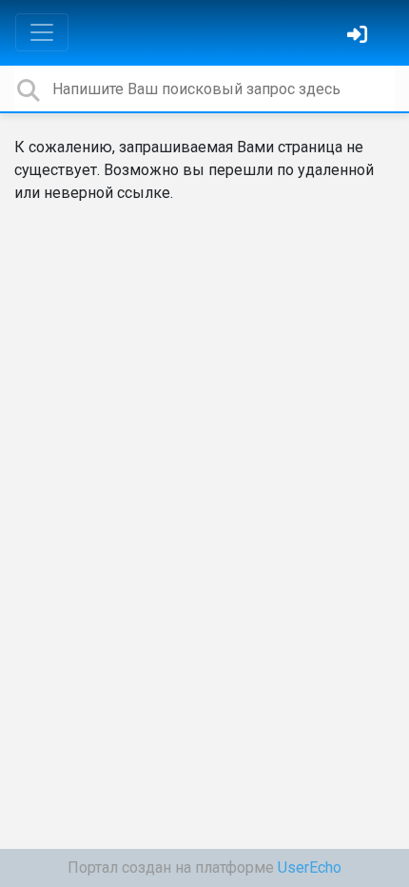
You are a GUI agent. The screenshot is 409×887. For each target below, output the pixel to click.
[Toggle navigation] (41, 32)
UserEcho (309, 867)
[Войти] (360, 36)
